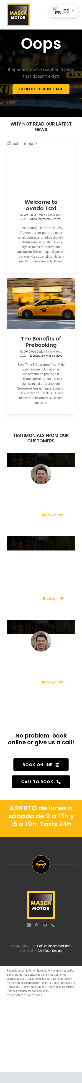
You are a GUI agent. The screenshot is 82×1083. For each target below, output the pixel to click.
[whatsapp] (36, 925)
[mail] (45, 925)
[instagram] (29, 925)
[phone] (53, 925)
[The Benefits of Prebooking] (41, 303)
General (56, 219)
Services (57, 355)
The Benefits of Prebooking (41, 342)
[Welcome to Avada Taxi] (41, 166)
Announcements (40, 219)
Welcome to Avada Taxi (41, 205)
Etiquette (34, 355)
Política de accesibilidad (54, 946)
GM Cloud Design (34, 215)
